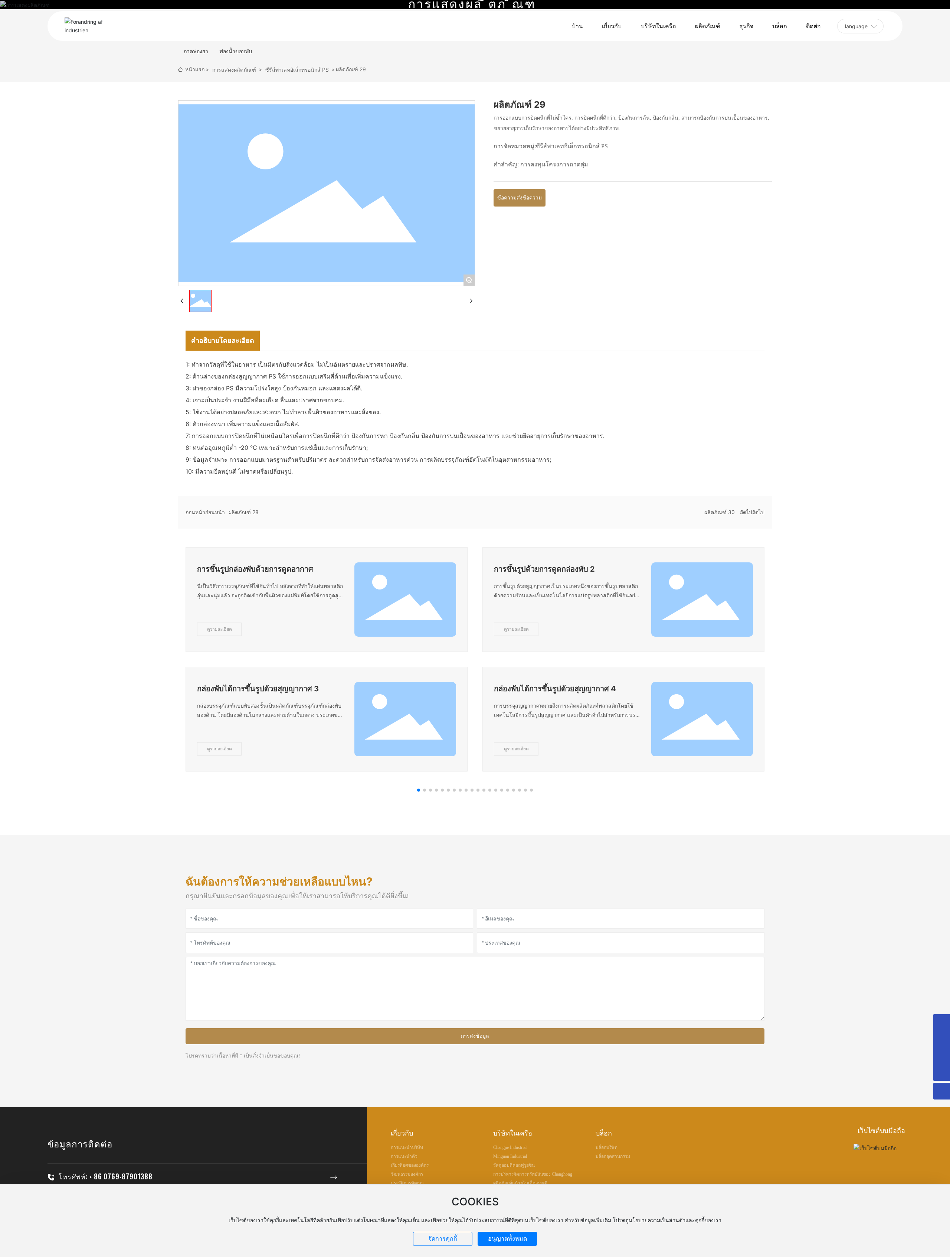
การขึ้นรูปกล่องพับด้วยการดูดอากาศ (255, 569)
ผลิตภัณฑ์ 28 (244, 512)
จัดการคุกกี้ (442, 1238)
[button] (418, 790)
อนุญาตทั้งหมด (507, 1238)
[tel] (941, 1022)
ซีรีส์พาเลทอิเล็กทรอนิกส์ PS (297, 69)
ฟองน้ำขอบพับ (235, 51)
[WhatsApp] (941, 1056)
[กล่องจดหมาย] (941, 1039)
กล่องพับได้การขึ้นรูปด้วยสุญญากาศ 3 (258, 688)
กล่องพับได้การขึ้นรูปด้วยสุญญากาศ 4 (555, 688)
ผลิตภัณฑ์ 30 (719, 512)
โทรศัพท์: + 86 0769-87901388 (106, 1176)
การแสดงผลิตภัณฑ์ (234, 69)
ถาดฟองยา (196, 51)
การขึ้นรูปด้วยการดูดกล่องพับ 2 (544, 569)
